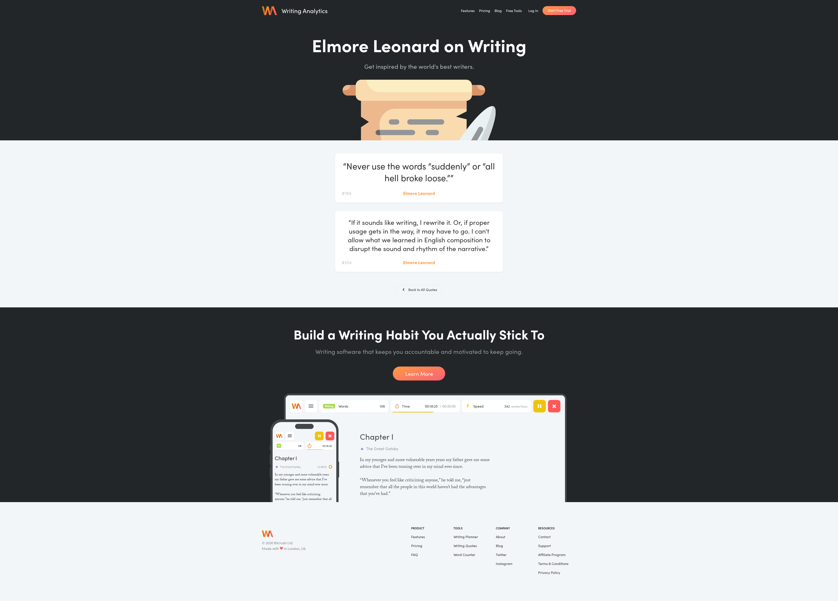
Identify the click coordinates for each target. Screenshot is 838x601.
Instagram (504, 563)
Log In (533, 10)
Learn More (419, 373)
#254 (347, 262)
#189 (346, 193)
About (500, 536)
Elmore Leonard (419, 193)
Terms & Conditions (553, 563)
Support (544, 545)
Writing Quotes (465, 545)
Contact (544, 536)
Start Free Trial (559, 10)
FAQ (414, 554)
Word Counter (464, 554)
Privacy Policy (549, 572)
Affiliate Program (552, 554)
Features (468, 10)
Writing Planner (465, 536)
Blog (498, 10)
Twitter (501, 554)
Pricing (484, 10)
